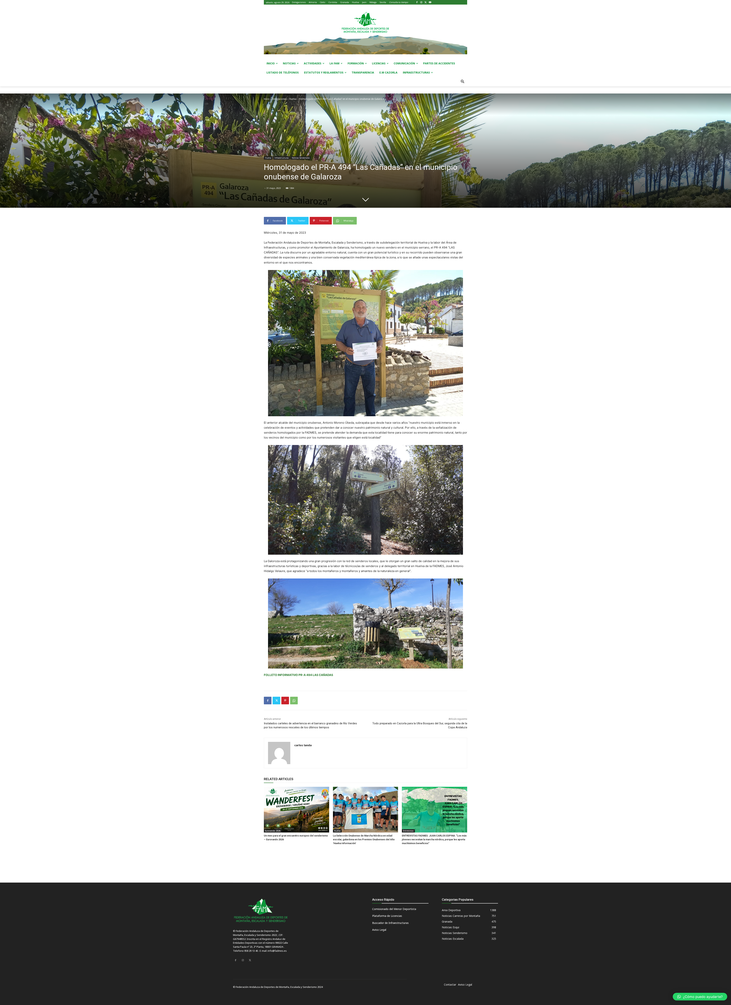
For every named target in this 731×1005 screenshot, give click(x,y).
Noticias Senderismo (301, 158)
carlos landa (303, 745)
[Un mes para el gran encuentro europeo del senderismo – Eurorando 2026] (296, 809)
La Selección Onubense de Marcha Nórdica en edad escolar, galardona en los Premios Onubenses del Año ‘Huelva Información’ (364, 839)
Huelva (293, 99)
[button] (462, 81)
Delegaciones (279, 99)
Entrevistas (408, 830)
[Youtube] (430, 2)
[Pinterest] (285, 700)
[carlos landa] (279, 753)
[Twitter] (426, 2)
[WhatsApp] (294, 700)
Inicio (267, 99)
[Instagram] (421, 2)
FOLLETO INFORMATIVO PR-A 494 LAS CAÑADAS (298, 675)
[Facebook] (417, 2)
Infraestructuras (282, 158)
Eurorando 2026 (272, 830)
